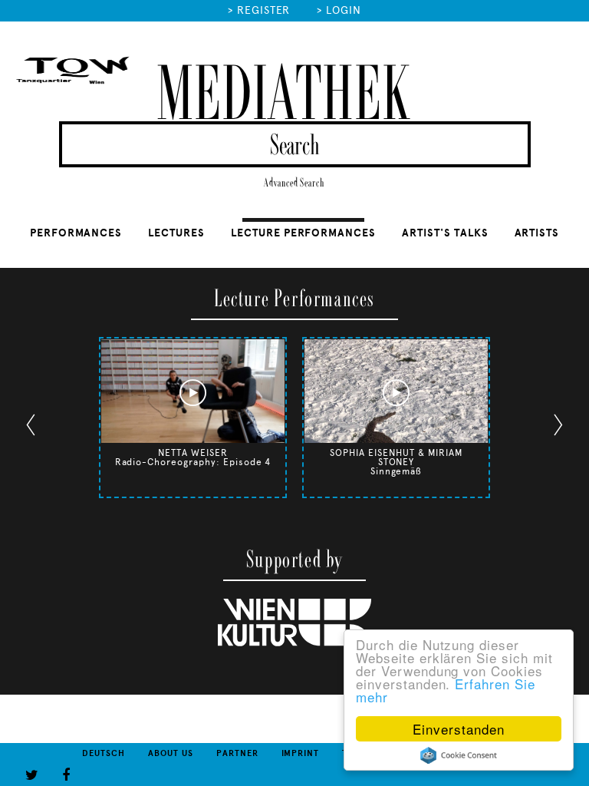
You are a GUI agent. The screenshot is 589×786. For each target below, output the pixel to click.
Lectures (176, 232)
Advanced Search (294, 183)
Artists (537, 232)
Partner (237, 753)
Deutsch (103, 753)
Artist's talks (445, 232)
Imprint (300, 753)
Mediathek (283, 96)
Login (343, 10)
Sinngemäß (396, 471)
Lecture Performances (303, 232)
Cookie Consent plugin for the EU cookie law (458, 755)
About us (170, 753)
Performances (76, 232)
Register (264, 10)
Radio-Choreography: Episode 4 (193, 462)
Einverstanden (458, 728)
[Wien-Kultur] (294, 643)
